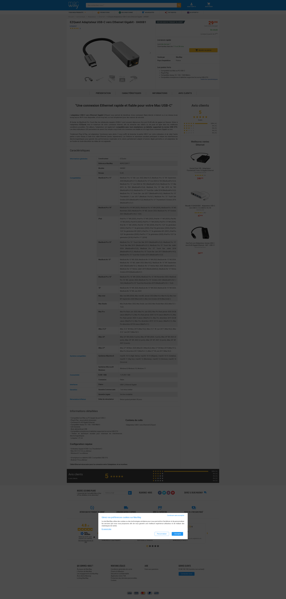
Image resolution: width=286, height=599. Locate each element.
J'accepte (177, 534)
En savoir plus (106, 529)
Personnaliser (162, 534)
